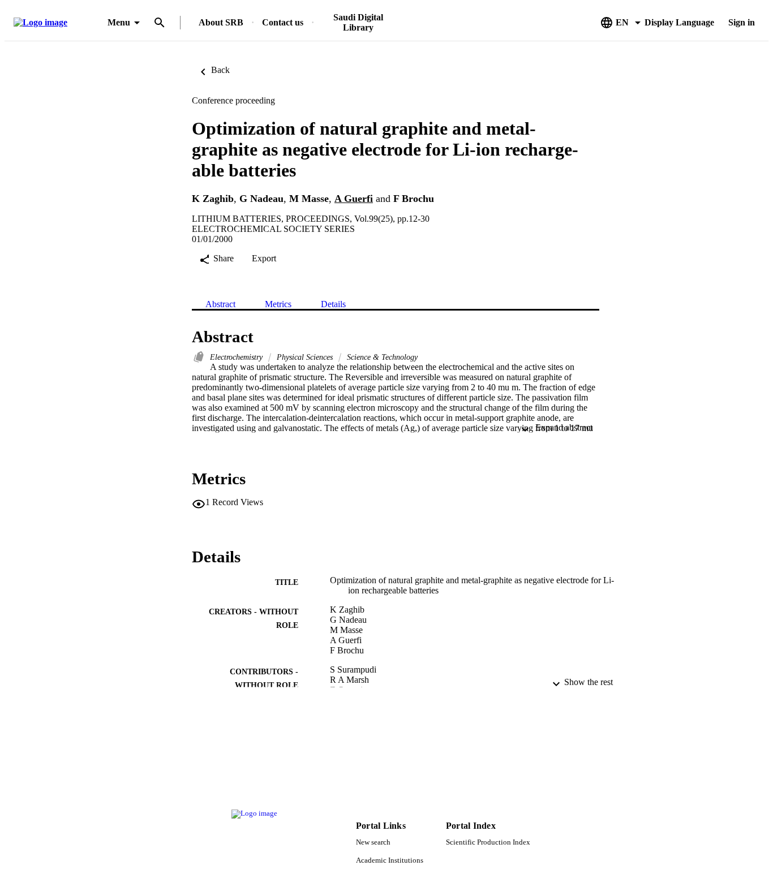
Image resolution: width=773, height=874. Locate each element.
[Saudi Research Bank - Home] (58, 23)
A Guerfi (353, 198)
